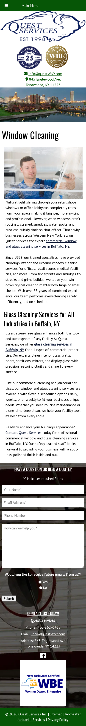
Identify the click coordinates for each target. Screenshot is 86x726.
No (45, 588)
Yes (45, 582)
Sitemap (56, 714)
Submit (9, 598)
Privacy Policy (58, 719)
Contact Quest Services (24, 432)
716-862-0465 (49, 627)
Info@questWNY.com (45, 73)
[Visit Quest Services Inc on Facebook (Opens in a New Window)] (43, 655)
